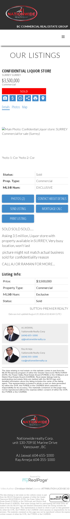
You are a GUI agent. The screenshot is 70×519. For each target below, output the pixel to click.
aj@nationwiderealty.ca (33, 339)
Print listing (18, 218)
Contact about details (52, 198)
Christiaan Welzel (24, 488)
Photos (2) (18, 198)
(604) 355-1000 (29, 356)
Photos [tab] (16, 107)
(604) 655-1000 (29, 335)
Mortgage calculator (52, 208)
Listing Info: (11, 274)
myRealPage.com (35, 480)
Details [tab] (6, 107)
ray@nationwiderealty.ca (34, 360)
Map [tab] (24, 107)
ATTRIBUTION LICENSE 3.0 (55, 488)
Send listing (18, 208)
